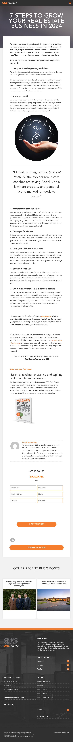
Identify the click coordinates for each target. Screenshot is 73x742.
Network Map (9, 685)
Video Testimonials (11, 689)
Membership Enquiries (14, 698)
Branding (8, 704)
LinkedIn (40, 665)
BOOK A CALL (36, 477)
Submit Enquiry (36, 524)
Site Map (31, 736)
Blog (39, 710)
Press (40, 685)
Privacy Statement (23, 736)
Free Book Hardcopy (45, 697)
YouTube (40, 669)
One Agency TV (43, 681)
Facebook (40, 661)
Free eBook (42, 689)
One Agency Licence (11, 681)
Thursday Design (65, 732)
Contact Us (42, 717)
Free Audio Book (44, 693)
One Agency (9, 3)
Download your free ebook (21, 369)
